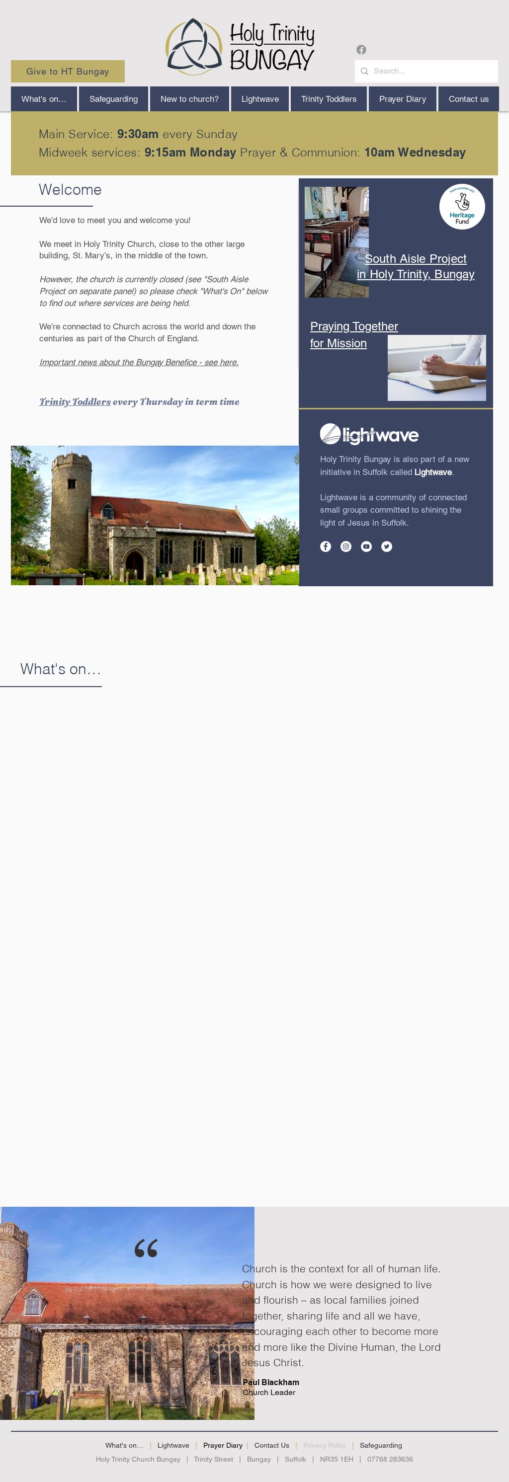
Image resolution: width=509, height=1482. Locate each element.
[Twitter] (386, 546)
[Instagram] (345, 546)
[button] (189, 98)
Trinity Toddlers (75, 401)
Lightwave (173, 1445)
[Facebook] (361, 49)
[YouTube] (366, 546)
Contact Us (271, 1445)
